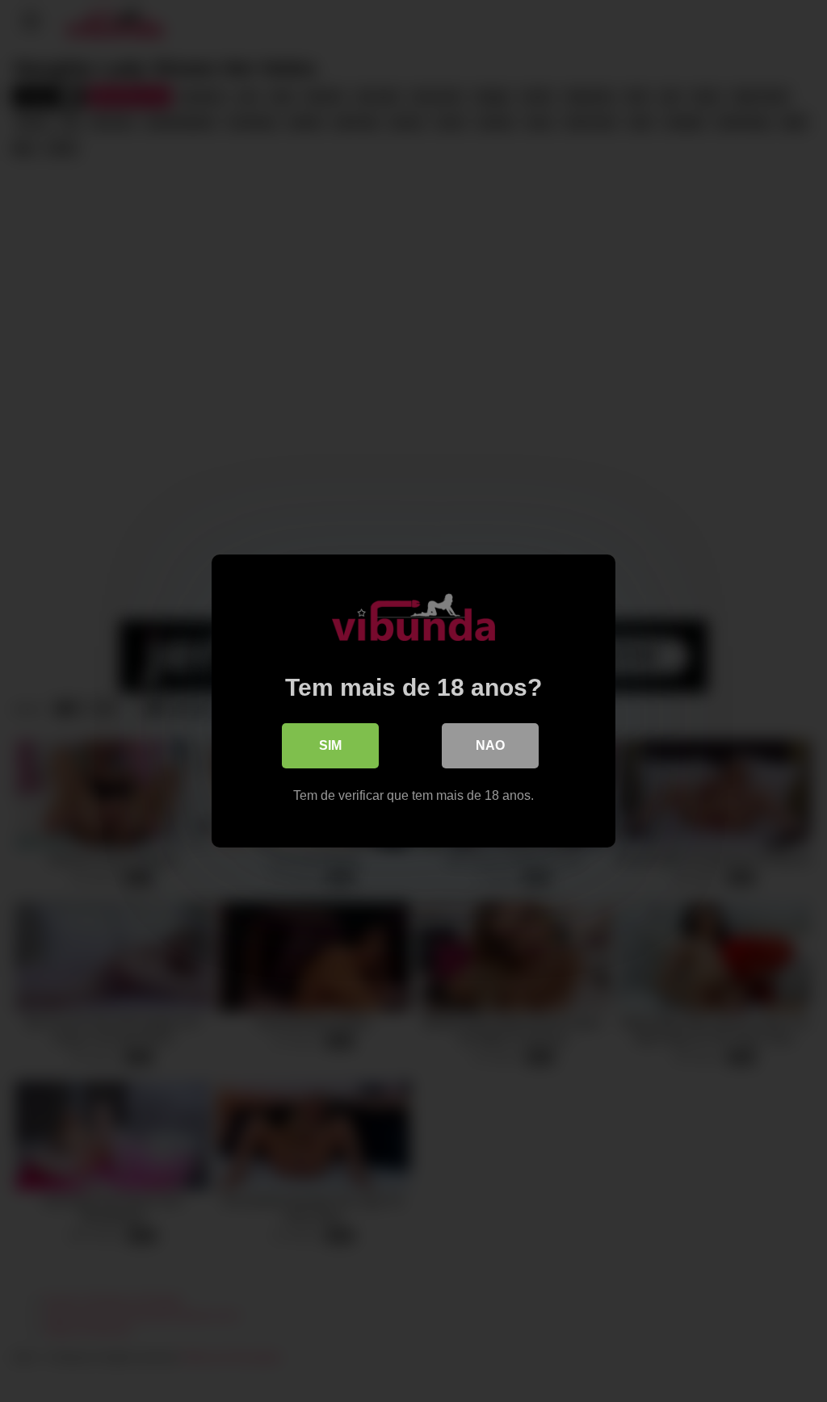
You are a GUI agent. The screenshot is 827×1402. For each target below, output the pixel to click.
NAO (490, 745)
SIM (330, 745)
